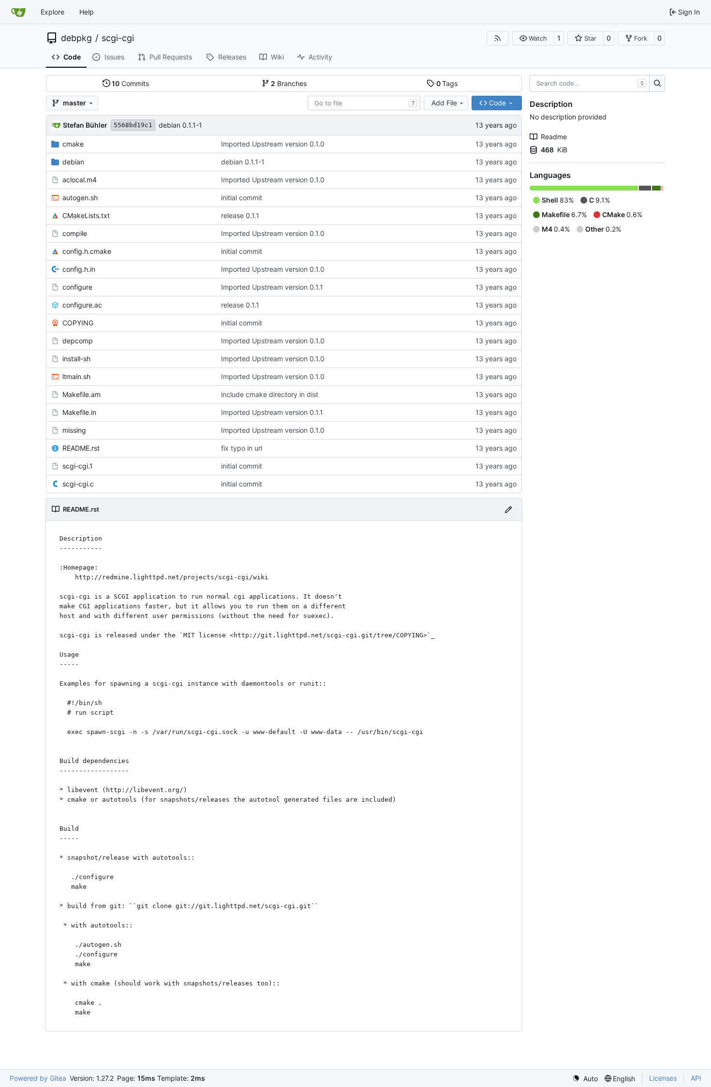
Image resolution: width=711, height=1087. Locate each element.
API (696, 1078)
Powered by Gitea (38, 1078)
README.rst (81, 448)
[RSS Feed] (498, 38)
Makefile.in (79, 412)
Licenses (663, 1078)
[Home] (18, 12)
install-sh (76, 358)
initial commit (241, 197)
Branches (289, 83)
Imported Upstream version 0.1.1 (272, 287)
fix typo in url (241, 448)
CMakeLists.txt (86, 215)
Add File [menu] (444, 103)
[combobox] (364, 103)
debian (73, 162)
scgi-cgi (118, 38)
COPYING (77, 323)
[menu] (585, 1078)
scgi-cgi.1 (77, 466)
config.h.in (78, 269)
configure (77, 287)
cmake (73, 144)
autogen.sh (80, 197)
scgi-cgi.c (78, 484)
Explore (52, 12)
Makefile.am (81, 394)
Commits (130, 83)
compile (74, 233)
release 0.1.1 (240, 215)
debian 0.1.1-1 (180, 125)
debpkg (76, 38)
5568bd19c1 (133, 125)
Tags (447, 83)
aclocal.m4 (79, 180)
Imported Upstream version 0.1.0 (273, 144)
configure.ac (82, 305)
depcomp (77, 341)
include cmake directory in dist (269, 394)
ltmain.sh (76, 376)
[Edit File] (508, 509)
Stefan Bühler (85, 125)
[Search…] (657, 83)
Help (86, 12)
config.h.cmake (86, 251)
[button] (533, 38)
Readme (554, 136)
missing (74, 430)
